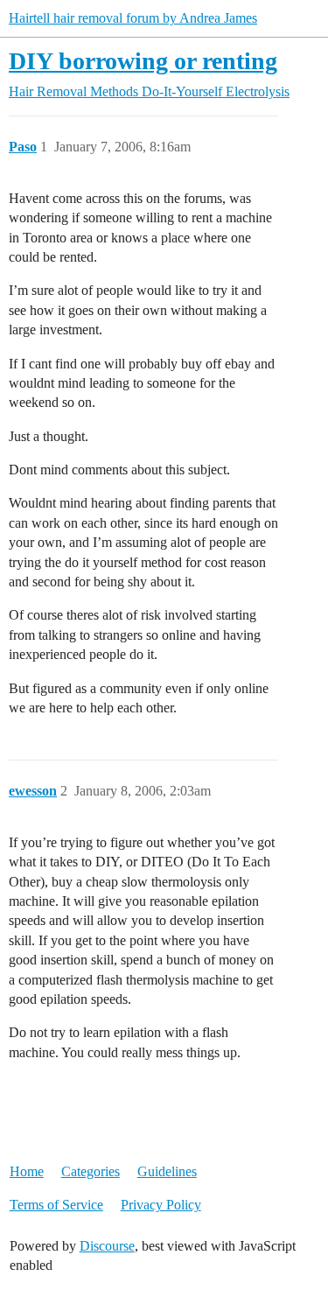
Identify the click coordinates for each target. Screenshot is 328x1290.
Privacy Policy (161, 1204)
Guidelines (167, 1171)
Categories (90, 1171)
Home (27, 1171)
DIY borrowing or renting (143, 60)
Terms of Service (56, 1204)
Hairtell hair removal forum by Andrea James (133, 18)
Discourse (107, 1245)
